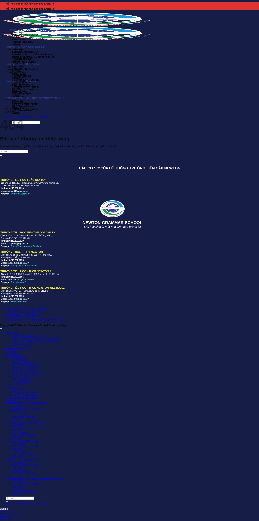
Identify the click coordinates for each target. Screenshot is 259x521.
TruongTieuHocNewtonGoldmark (27, 246)
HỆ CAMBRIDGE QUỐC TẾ (27, 365)
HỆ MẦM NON (20, 360)
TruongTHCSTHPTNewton (24, 265)
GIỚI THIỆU (18, 32)
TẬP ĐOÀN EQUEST (23, 335)
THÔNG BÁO (13, 354)
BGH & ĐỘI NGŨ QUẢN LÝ (25, 35)
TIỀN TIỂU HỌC (21, 379)
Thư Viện (11, 67)
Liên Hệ (10, 400)
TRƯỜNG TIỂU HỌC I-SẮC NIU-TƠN (26, 30)
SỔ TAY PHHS (20, 389)
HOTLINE (5, 519)
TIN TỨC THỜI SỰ (16, 349)
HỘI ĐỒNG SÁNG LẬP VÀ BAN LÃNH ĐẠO (33, 54)
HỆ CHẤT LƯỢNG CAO (23, 84)
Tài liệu (10, 387)
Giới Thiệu (12, 49)
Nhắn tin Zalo (7, 511)
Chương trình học (16, 357)
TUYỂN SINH (18, 39)
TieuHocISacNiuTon (20, 193)
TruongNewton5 (18, 282)
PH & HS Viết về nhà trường (22, 398)
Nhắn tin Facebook (10, 514)
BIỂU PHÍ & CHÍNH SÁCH (26, 392)
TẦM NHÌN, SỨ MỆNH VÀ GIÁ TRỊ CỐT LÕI (33, 57)
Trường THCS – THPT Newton (23, 64)
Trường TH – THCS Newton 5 (22, 81)
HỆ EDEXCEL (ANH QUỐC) (27, 373)
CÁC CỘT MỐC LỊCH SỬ (24, 62)
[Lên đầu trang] (1, 328)
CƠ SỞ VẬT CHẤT (22, 344)
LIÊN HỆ (16, 44)
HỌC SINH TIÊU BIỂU (22, 42)
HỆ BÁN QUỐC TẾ (21, 77)
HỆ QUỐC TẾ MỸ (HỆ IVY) (25, 89)
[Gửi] (1, 155)
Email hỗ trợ (6, 517)
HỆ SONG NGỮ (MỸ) (23, 368)
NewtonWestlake (19, 301)
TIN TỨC (16, 37)
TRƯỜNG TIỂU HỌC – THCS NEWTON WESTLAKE (35, 98)
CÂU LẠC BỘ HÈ (21, 381)
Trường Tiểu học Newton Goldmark (26, 47)
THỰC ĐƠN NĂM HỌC (23, 106)
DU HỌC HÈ (19, 384)
